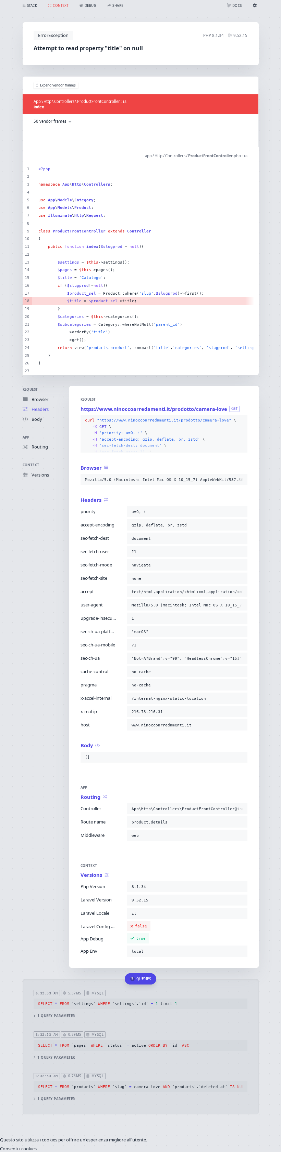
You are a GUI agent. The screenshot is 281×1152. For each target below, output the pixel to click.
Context (31, 465)
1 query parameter (56, 1016)
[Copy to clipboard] (240, 420)
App (26, 437)
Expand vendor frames (58, 85)
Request (30, 389)
